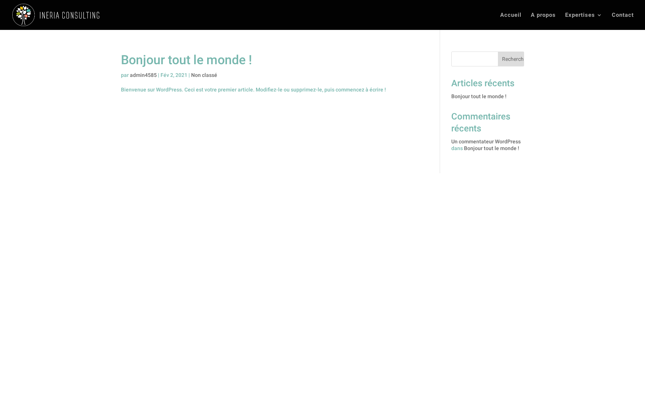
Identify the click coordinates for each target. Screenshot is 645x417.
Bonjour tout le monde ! (186, 59)
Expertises (580, 15)
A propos (543, 15)
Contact (623, 15)
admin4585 (143, 75)
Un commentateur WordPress (486, 141)
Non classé (204, 75)
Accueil (510, 15)
